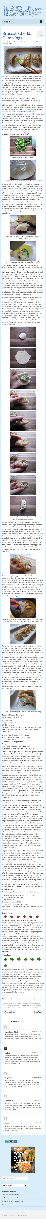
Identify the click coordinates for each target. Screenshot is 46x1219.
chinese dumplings (13, 1003)
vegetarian (5, 43)
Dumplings (24, 42)
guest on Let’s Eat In (27, 114)
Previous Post (10, 1012)
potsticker (4, 1005)
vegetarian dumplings (35, 1005)
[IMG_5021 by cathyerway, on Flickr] (23, 463)
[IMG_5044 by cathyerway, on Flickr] (23, 60)
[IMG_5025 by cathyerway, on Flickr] (23, 564)
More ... (5, 1205)
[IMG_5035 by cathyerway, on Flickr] (23, 634)
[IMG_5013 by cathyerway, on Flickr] (23, 337)
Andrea (7, 1053)
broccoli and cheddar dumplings (16, 998)
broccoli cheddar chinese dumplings (34, 998)
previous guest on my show (33, 123)
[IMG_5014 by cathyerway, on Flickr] (23, 358)
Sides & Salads (37, 42)
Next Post (37, 1012)
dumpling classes (19, 670)
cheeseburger (22, 188)
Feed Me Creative (22, 1215)
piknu (7, 1123)
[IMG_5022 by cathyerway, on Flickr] (23, 485)
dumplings (37, 1003)
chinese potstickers (23, 1003)
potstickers (10, 1005)
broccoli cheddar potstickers (21, 1001)
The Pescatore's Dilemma (11, 1194)
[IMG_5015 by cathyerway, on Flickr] (23, 379)
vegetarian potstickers (33, 1007)
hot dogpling (31, 191)
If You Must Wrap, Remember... (13, 1201)
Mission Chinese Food (10, 123)
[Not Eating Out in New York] (23, 11)
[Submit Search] (4, 1178)
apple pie (34, 188)
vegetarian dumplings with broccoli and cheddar (14, 1007)
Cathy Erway (9, 42)
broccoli (5, 998)
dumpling (31, 1003)
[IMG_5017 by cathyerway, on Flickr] (23, 421)
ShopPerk (8, 1078)
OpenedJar (9, 1101)
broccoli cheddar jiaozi (8, 1001)
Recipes (30, 42)
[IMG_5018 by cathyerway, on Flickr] (23, 442)
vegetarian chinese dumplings (21, 1005)
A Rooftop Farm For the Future (13, 1198)
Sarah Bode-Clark (11, 1032)
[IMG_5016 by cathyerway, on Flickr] (23, 400)
